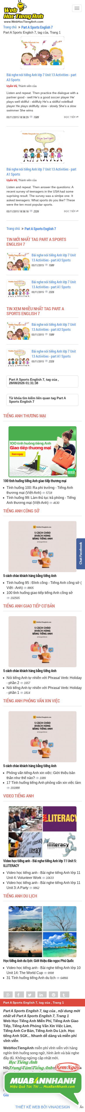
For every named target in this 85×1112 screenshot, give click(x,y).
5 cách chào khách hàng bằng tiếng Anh (29, 575)
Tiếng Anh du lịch (20, 896)
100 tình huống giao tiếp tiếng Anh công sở (40, 593)
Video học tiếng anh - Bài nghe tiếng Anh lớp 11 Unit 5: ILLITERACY (40, 863)
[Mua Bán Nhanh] (42, 1071)
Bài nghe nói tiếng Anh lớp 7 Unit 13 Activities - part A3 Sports (54, 257)
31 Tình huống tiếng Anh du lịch (31, 978)
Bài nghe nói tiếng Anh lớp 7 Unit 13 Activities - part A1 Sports (54, 284)
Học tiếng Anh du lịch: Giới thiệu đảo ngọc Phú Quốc (38, 960)
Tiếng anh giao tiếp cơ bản (29, 606)
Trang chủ (10, 27)
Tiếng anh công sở (21, 510)
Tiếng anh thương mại (24, 415)
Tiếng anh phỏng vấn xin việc (31, 700)
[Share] (8, 995)
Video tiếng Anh (18, 795)
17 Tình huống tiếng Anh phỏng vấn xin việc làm (44, 783)
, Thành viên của (22, 86)
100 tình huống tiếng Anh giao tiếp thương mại (34, 480)
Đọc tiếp (70, 117)
